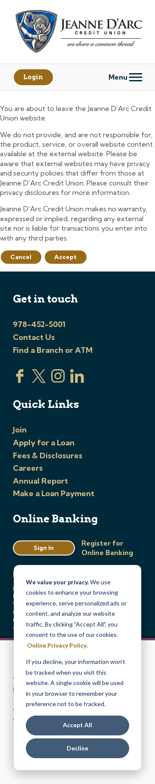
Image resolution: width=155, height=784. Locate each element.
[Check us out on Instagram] (58, 380)
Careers (28, 468)
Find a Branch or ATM (53, 350)
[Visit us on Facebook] (20, 380)
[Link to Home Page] (77, 32)
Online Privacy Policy (57, 645)
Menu (118, 77)
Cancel (20, 257)
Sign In (44, 548)
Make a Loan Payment (53, 493)
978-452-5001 (39, 324)
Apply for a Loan (43, 443)
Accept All (77, 724)
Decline (77, 748)
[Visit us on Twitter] (39, 380)
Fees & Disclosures (47, 455)
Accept (65, 257)
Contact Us (34, 337)
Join (20, 430)
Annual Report (40, 481)
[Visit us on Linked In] (77, 380)
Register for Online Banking (107, 548)
